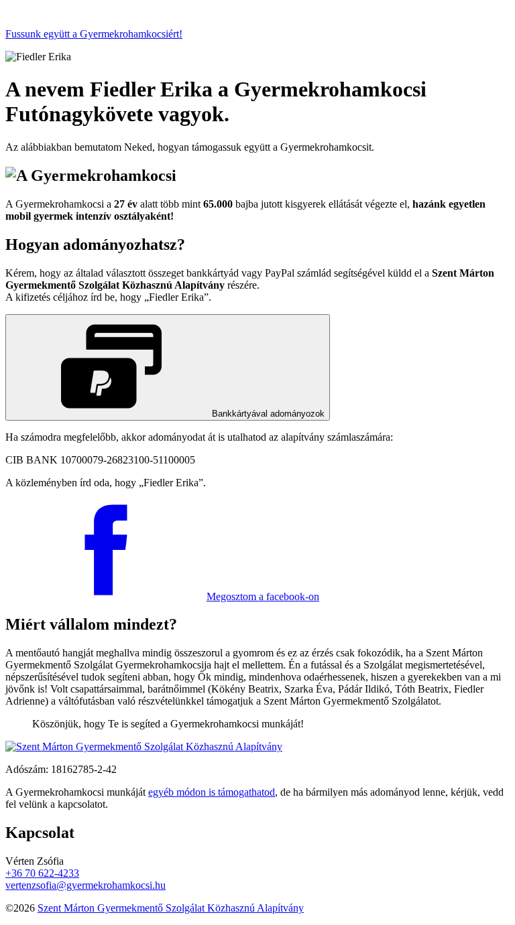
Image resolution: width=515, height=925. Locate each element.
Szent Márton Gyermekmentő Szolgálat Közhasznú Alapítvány (171, 908)
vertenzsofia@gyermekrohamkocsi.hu (85, 885)
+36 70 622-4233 (42, 873)
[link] (167, 367)
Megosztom (263, 596)
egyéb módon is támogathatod (211, 792)
